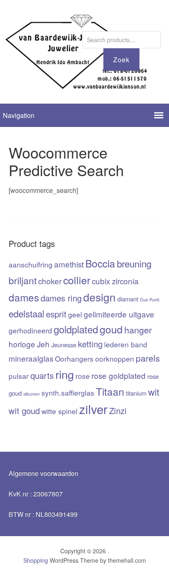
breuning (134, 263)
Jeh (43, 343)
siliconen (31, 394)
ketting (90, 344)
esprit (56, 314)
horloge (22, 343)
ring (64, 374)
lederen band (125, 344)
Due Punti (149, 300)
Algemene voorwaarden (43, 473)
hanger (138, 329)
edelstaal (26, 313)
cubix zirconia (115, 280)
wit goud (24, 411)
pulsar (19, 376)
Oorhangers (74, 358)
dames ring (61, 298)
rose (82, 376)
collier (76, 279)
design (99, 297)
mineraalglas (31, 358)
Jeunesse (63, 344)
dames (24, 297)
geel (75, 314)
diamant (127, 298)
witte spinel (59, 411)
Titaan (110, 391)
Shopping (35, 560)
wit (153, 391)
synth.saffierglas (67, 392)
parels (148, 357)
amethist (69, 263)
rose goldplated (118, 375)
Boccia (100, 263)
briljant (23, 280)
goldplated (76, 329)
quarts (42, 375)
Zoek (121, 59)
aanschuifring (31, 264)
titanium (136, 393)
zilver (93, 408)
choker (50, 280)
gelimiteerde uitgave (119, 313)
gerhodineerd (30, 330)
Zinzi (118, 411)
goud (111, 328)
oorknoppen (114, 358)
